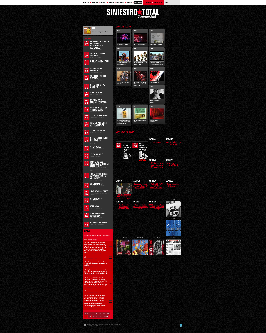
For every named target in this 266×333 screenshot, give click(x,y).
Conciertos (120, 2)
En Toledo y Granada (154, 121)
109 (89, 316)
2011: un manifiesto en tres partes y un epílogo (157, 207)
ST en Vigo (94, 206)
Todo (85, 239)
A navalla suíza (180, 325)
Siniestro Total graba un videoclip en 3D (140, 207)
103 (92, 313)
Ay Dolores (155, 82)
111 (97, 316)
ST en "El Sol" (96, 154)
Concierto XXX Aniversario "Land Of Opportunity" (99, 164)
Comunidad (138, 2)
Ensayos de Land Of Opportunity (173, 185)
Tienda (129, 2)
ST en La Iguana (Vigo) (99, 61)
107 (108, 313)
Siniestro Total (133, 13)
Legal (88, 325)
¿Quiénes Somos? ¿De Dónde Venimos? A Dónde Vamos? (123, 122)
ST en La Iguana (96, 93)
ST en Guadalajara (98, 223)
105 (100, 313)
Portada (86, 2)
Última (106, 316)
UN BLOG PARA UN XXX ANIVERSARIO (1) (157, 186)
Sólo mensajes (92, 239)
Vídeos (111, 2)
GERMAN (157, 142)
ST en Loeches (96, 184)
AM (85, 242)
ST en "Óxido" (96, 147)
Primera (86, 313)
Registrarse (158, 2)
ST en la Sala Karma (99, 115)
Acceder (148, 2)
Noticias (95, 2)
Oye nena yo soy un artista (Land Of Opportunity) (140, 186)
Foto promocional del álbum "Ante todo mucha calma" (123, 196)
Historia (103, 2)
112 (101, 316)
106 (104, 313)
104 (96, 313)
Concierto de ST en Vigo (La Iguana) (123, 63)
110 (93, 316)
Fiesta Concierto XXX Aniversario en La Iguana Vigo (99, 176)
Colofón (99, 325)
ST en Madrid (96, 199)
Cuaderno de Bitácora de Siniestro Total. (124, 207)
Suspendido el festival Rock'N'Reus (156, 63)
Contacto (93, 325)
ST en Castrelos (97, 131)
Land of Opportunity (99, 191)
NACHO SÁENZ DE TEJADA (173, 143)
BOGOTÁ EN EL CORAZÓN (173, 164)
